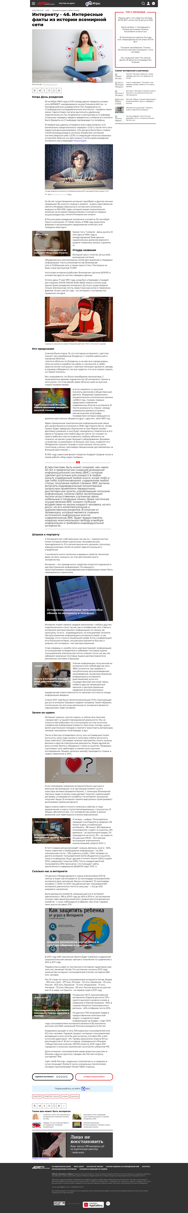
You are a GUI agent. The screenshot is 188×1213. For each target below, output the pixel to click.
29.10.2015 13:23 (37, 10)
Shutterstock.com (50, 84)
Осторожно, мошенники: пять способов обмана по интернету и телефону (75, 611)
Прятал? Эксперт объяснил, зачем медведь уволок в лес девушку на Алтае (139, 76)
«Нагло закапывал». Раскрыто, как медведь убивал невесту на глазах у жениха (140, 84)
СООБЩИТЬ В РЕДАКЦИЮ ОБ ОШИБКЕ (93, 1169)
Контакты (146, 1166)
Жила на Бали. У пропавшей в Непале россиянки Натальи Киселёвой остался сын (135, 29)
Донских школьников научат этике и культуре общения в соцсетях (73, 943)
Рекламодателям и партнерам (64, 1169)
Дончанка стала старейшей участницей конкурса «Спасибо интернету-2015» (96, 1117)
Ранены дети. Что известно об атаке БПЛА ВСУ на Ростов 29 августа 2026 (135, 19)
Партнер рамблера (74, 1203)
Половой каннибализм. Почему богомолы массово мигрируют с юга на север (135, 50)
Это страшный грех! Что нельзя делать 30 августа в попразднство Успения (135, 60)
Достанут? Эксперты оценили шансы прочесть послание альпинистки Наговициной (141, 93)
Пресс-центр (79, 1166)
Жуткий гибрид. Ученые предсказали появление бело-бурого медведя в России (141, 101)
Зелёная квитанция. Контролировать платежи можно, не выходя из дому (97, 1125)
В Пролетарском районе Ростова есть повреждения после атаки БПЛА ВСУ (135, 39)
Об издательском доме (61, 1166)
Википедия (80, 141)
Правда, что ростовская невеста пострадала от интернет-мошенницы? (56, 1125)
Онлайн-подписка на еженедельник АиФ (122, 1166)
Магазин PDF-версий (95, 1166)
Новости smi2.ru (40, 1158)
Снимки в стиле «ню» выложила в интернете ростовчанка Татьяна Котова (56, 1117)
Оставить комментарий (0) (94, 1077)
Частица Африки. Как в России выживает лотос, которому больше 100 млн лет (140, 118)
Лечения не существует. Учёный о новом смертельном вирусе (139, 109)
